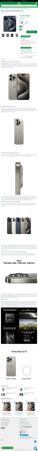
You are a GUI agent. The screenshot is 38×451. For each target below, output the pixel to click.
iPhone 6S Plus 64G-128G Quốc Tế (11, 387)
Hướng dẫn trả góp (4, 425)
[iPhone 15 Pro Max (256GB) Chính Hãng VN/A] (6, 408)
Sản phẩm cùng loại (6, 398)
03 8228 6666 (23, 0)
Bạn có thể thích (4, 386)
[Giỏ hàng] (36, 3)
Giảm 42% (29, 410)
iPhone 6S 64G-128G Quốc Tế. (29, 387)
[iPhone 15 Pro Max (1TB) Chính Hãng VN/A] (18, 408)
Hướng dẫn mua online (4, 424)
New (20, 29)
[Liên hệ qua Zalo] (35, 441)
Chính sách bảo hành (4, 422)
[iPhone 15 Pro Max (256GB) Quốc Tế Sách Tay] (31, 408)
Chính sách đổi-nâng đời (5, 423)
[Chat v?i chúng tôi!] (35, 448)
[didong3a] (19, 3)
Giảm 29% (5, 410)
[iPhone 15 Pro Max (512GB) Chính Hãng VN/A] (10, 23)
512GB (21, 26)
